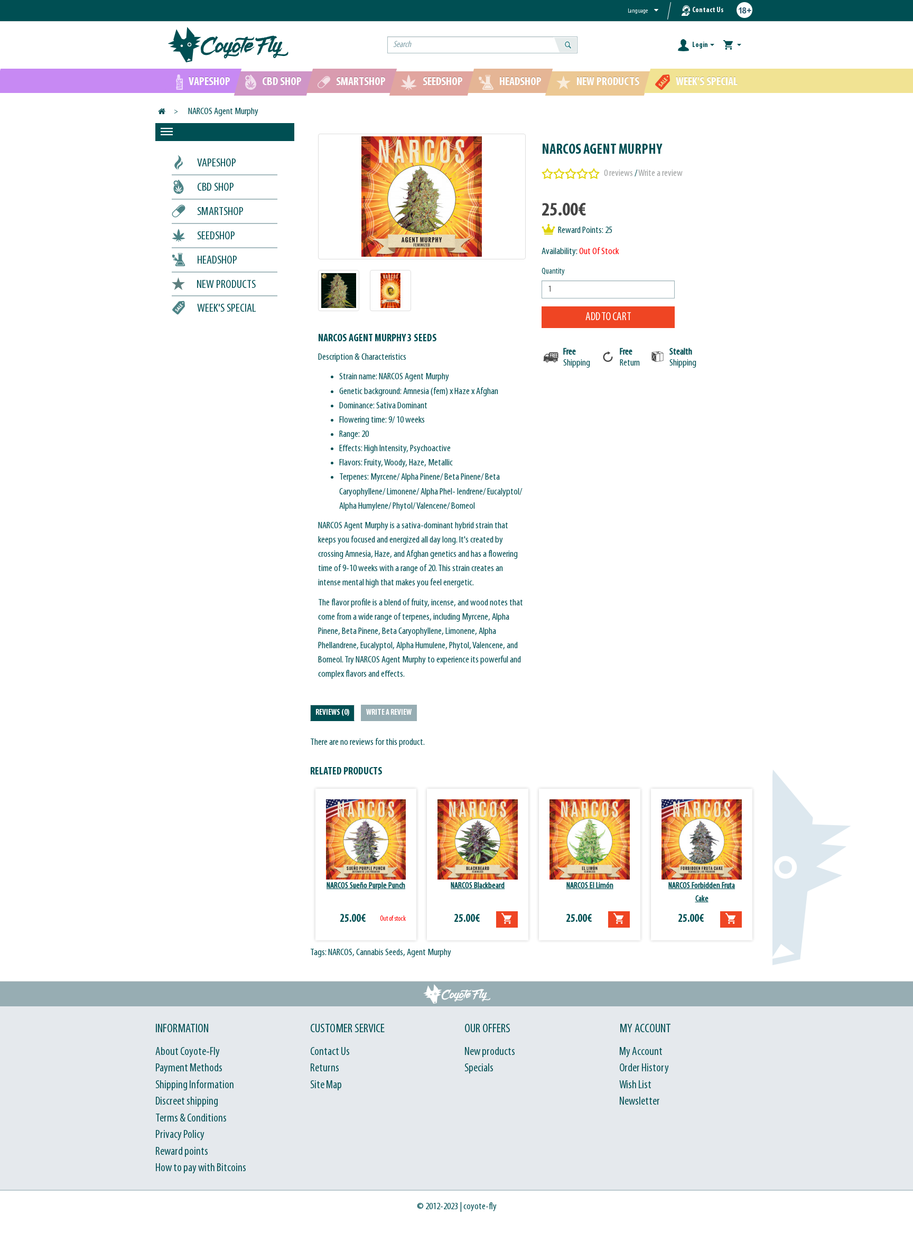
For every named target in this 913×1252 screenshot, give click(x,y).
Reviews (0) (332, 713)
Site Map (326, 1085)
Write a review (660, 174)
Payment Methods (188, 1068)
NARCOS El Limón (589, 886)
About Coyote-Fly (187, 1052)
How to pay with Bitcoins (200, 1168)
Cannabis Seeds (379, 953)
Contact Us (707, 10)
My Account (641, 1052)
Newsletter (639, 1102)
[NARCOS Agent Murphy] (422, 196)
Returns (324, 1068)
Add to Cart (608, 317)
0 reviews (618, 174)
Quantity (553, 271)
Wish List (635, 1085)
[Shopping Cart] (732, 45)
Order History (644, 1068)
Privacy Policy (179, 1135)
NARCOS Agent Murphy (223, 112)
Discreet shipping (186, 1102)
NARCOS (340, 953)
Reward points (181, 1152)
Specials (478, 1068)
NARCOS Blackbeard (478, 886)
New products (489, 1052)
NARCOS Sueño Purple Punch (366, 886)
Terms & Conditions (191, 1119)
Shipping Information (194, 1085)
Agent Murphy (429, 953)
